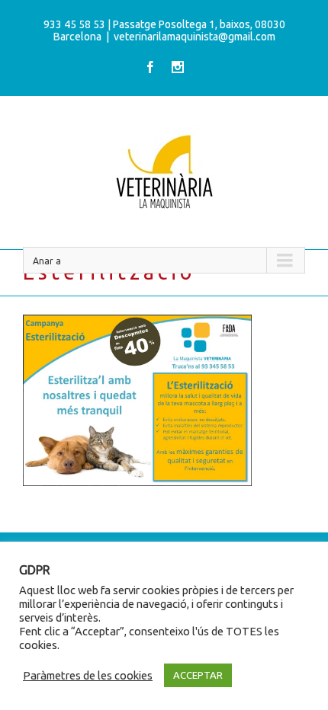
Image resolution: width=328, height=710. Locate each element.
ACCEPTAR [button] (198, 675)
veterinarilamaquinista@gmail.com (194, 36)
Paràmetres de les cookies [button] (88, 675)
